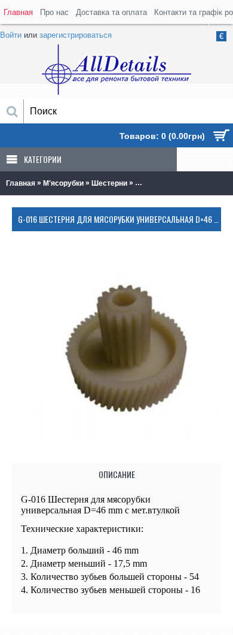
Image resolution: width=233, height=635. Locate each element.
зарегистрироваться (75, 35)
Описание (117, 474)
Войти (11, 35)
